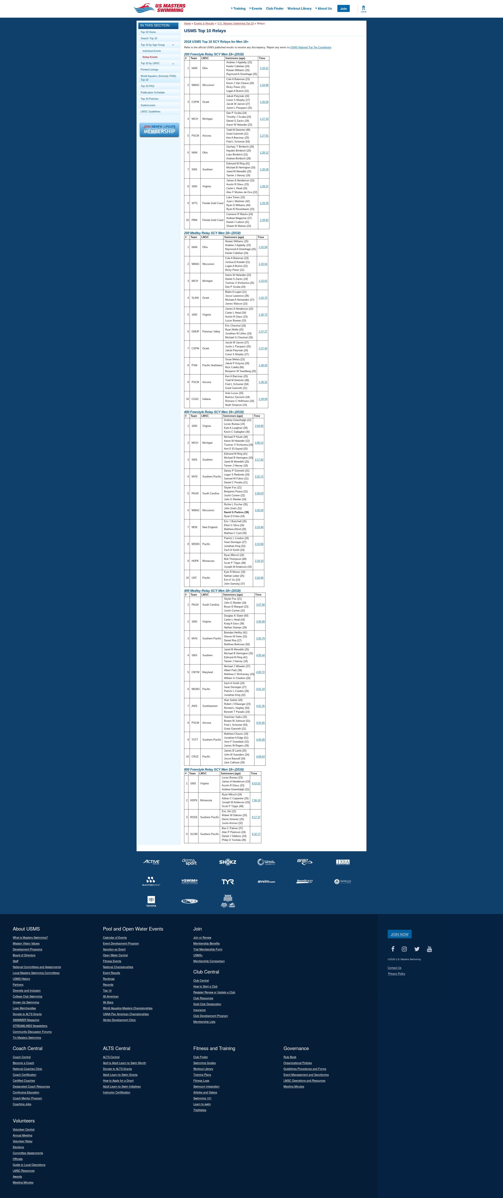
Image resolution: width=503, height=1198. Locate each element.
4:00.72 (260, 672)
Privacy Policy (396, 973)
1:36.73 (263, 314)
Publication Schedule (153, 92)
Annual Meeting (22, 1135)
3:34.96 (259, 577)
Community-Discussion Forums (32, 1032)
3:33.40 (259, 527)
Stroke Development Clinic (119, 1020)
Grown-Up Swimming (26, 1002)
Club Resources (203, 998)
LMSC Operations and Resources (304, 1080)
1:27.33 (264, 118)
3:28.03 (259, 493)
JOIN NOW (399, 934)
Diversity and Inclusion (27, 990)
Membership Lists (204, 1022)
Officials (18, 1159)
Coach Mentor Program (27, 1098)
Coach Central (22, 1057)
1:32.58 (263, 247)
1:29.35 (264, 203)
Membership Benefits (206, 943)
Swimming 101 (202, 1098)
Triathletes (199, 1110)
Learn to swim (202, 1104)
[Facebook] (393, 948)
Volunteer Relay (22, 1141)
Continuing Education (26, 1092)
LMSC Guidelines (151, 111)
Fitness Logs (201, 1080)
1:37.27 (263, 331)
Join (343, 8)
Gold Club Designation (207, 1004)
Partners (18, 984)
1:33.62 (263, 280)
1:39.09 (263, 399)
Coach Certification (24, 1075)
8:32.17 (256, 834)
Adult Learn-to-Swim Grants (120, 1075)
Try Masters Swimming (27, 1037)
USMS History (21, 979)
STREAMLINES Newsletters (30, 1026)
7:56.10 (256, 800)
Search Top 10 (149, 38)
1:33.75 (263, 297)
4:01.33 (260, 689)
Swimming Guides (204, 1063)
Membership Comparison (209, 961)
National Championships (118, 967)
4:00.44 (260, 655)
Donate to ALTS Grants (27, 1014)
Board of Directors (24, 955)
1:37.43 (263, 348)
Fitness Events (112, 961)
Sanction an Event (114, 949)
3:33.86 (259, 544)
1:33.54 (263, 264)
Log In (363, 12)
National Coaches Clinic (27, 1069)
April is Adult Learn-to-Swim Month (124, 1063)
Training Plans (202, 1075)
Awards (17, 1176)
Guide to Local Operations (29, 1165)
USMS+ (198, 955)
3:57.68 (260, 604)
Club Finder (275, 8)
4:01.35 (260, 705)
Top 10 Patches (150, 98)
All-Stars (108, 1002)
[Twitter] (417, 948)
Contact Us (394, 968)
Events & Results (204, 23)
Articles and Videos (205, 1092)
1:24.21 (264, 68)
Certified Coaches (24, 1080)
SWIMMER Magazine (26, 1020)
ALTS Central (111, 1057)
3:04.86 (259, 425)
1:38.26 (263, 365)
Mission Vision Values (26, 943)
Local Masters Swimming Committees (36, 973)
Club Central (201, 980)
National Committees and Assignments (37, 967)
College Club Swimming (27, 996)
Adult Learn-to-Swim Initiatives (122, 1086)
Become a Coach (23, 1063)
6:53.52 (256, 783)
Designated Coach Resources (31, 1086)
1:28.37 (264, 186)
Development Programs (27, 949)
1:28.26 (264, 169)
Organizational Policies (298, 1063)
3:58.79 (260, 638)
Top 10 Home (148, 32)
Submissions (148, 105)
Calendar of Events (115, 937)
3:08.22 (259, 442)
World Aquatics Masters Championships (127, 1008)
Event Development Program (121, 943)
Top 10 (107, 990)
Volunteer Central (23, 1129)
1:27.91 (264, 135)
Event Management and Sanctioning (306, 1075)
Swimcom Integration (206, 1086)
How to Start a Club (205, 986)
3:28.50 (259, 510)
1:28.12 (264, 152)
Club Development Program (210, 1016)
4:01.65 (260, 722)
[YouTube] (429, 948)
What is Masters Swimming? (30, 937)
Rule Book (290, 1057)
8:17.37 (256, 817)
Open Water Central (115, 955)
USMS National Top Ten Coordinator (310, 47)
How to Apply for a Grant (118, 1080)
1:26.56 (264, 101)
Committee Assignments (28, 1153)
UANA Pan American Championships (126, 1014)
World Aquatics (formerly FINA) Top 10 (158, 78)
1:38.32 (263, 382)
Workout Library (299, 8)
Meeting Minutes (294, 1086)
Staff (15, 961)
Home (187, 23)
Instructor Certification (116, 1092)
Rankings (109, 979)
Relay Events (150, 57)
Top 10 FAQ (147, 86)
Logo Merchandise (24, 1008)
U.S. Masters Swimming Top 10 (236, 23)
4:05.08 (260, 739)
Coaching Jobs (22, 1104)
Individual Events (152, 51)
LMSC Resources (24, 1170)
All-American (111, 996)
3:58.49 (260, 621)
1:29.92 (264, 220)
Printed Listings (149, 69)
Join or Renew (202, 937)
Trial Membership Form (207, 949)
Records (108, 984)
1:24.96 (264, 85)
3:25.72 (259, 476)
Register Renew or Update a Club (214, 992)
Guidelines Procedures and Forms (305, 1069)
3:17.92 (259, 459)
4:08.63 (260, 756)
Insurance (199, 1010)
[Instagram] (404, 948)
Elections (18, 1147)
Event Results (111, 973)
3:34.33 (259, 560)
